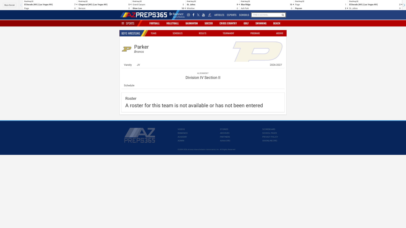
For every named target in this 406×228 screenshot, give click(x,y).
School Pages (269, 133)
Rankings (183, 133)
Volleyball (172, 23)
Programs (255, 33)
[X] (198, 14)
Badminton (192, 23)
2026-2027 (276, 64)
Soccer (209, 23)
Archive (279, 33)
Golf (246, 23)
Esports (232, 15)
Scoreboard (268, 129)
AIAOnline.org (269, 140)
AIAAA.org (225, 140)
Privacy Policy (270, 137)
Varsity (128, 64)
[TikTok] (210, 14)
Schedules (178, 33)
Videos (181, 129)
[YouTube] (203, 15)
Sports (130, 23)
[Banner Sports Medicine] (177, 15)
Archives (224, 133)
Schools (244, 15)
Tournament (228, 33)
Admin (181, 140)
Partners (225, 137)
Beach (276, 23)
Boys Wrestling (130, 33)
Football (154, 23)
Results (202, 33)
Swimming (260, 23)
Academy (182, 137)
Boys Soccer (9, 5)
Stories (224, 129)
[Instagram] (189, 15)
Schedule (129, 85)
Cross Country (228, 23)
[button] (404, 5)
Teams (153, 33)
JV (138, 64)
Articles (219, 15)
